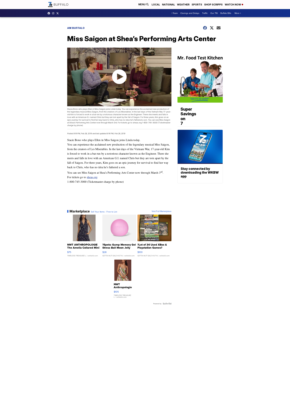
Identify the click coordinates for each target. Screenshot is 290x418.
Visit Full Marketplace (161, 211)
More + (238, 13)
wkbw (54, 13)
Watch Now (233, 4)
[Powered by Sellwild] (167, 304)
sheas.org (92, 177)
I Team (175, 13)
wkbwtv (50, 13)
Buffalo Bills (225, 13)
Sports (197, 4)
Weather (183, 4)
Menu (142, 4)
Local (156, 4)
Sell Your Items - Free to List (104, 212)
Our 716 (214, 13)
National (168, 4)
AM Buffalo (76, 27)
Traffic (205, 13)
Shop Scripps (213, 4)
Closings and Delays (189, 13)
